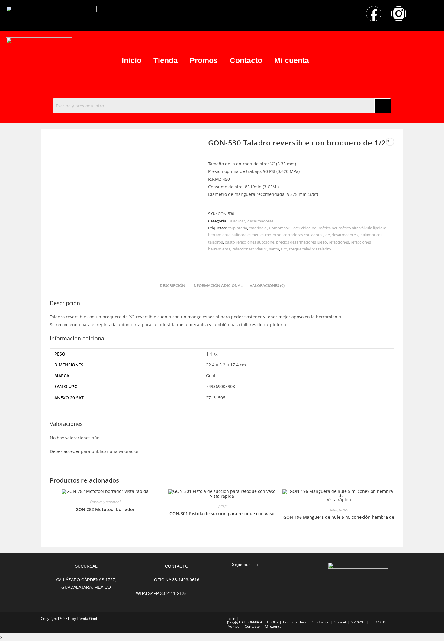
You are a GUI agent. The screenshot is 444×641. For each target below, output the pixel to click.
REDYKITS (378, 622)
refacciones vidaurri (249, 249)
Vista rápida (136, 491)
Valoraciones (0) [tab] (267, 285)
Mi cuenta (291, 60)
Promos (204, 60)
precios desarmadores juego (301, 242)
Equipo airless (295, 622)
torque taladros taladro (310, 249)
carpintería (237, 228)
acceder (72, 451)
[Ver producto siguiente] (390, 142)
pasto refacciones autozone (249, 242)
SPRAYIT (358, 622)
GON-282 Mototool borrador (105, 509)
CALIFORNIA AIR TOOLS (258, 622)
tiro (284, 249)
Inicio (131, 60)
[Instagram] (398, 13)
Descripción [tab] (172, 285)
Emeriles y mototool (105, 501)
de (327, 235)
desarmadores (345, 235)
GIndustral (320, 622)
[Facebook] (373, 13)
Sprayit (222, 506)
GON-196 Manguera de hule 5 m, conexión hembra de (338, 517)
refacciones (339, 242)
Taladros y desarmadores (251, 221)
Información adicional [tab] (217, 285)
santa (274, 249)
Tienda (165, 60)
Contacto (246, 60)
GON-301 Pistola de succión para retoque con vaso (222, 513)
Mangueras (339, 509)
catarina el (258, 228)
